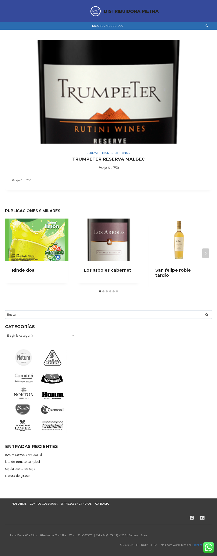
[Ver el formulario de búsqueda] (207, 26)
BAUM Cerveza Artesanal (23, 454)
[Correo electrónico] (202, 518)
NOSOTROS (19, 503)
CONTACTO (102, 503)
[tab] (100, 291)
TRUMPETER (110, 153)
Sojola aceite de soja (20, 468)
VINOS (125, 153)
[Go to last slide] (11, 253)
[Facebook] (191, 518)
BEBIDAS (93, 153)
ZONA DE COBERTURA (43, 503)
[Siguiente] (205, 253)
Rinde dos (23, 270)
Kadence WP (199, 545)
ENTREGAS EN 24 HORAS (76, 503)
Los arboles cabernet (107, 270)
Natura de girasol (17, 475)
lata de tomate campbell (22, 461)
